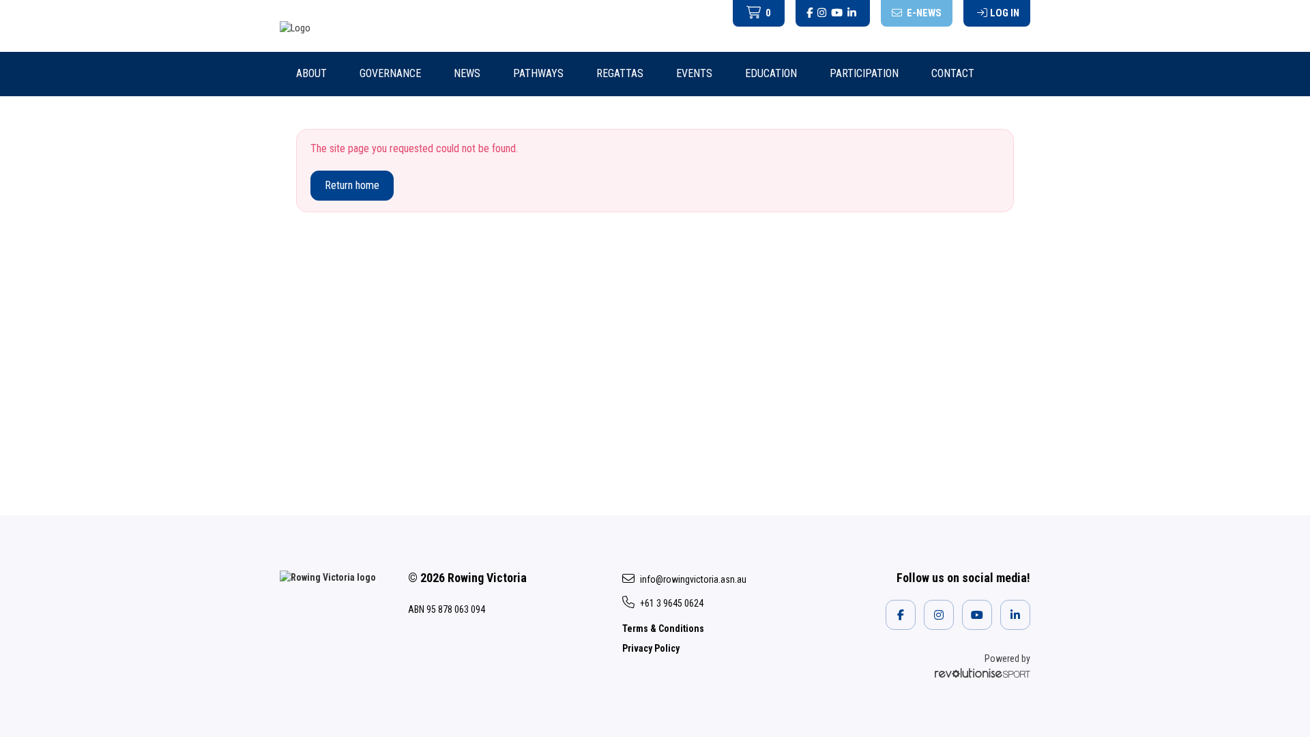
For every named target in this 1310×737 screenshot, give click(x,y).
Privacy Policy (651, 648)
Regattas (619, 73)
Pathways (538, 73)
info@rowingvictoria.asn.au (693, 579)
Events (694, 73)
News (467, 73)
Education (771, 73)
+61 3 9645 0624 (671, 603)
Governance (390, 73)
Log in (1004, 13)
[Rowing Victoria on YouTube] (837, 13)
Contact (952, 73)
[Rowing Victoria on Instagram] (821, 13)
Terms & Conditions (663, 628)
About (311, 73)
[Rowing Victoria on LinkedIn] (851, 13)
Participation (864, 73)
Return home (352, 185)
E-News (923, 13)
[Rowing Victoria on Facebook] (809, 13)
